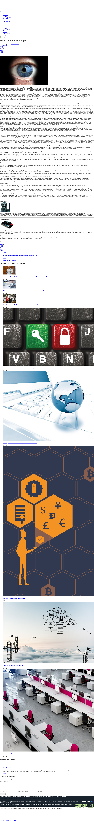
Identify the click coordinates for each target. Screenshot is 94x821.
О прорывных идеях (9, 260)
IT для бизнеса (6, 21)
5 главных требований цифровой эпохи (14, 665)
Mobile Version (12, 820)
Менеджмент (6, 18)
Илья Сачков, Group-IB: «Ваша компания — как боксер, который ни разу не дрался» (26, 304)
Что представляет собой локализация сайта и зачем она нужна (20, 443)
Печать (2, 45)
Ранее (4, 252)
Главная (5, 13)
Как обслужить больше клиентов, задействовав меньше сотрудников (22, 753)
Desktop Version (4, 820)
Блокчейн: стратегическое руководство (14, 598)
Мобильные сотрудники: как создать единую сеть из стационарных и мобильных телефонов (29, 290)
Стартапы (5, 15)
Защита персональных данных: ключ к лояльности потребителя (20, 368)
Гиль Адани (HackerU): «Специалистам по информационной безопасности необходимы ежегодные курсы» (32, 276)
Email (5, 45)
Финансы (5, 20)
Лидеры (5, 16)
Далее (4, 258)
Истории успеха (7, 17)
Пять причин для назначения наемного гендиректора (20, 255)
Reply (4, 773)
